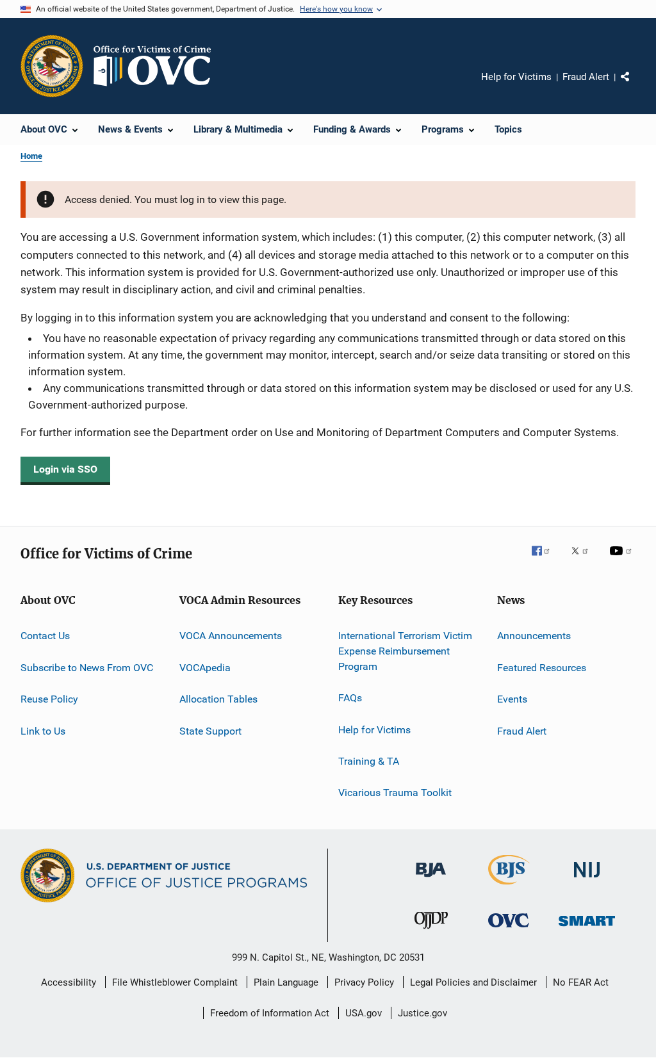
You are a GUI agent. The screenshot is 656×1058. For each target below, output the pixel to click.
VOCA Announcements (230, 636)
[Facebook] (546, 560)
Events (512, 699)
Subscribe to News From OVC (86, 668)
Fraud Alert (585, 77)
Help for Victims (516, 77)
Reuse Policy (49, 699)
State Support (210, 730)
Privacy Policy (364, 982)
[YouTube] (623, 560)
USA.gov (363, 1013)
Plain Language (286, 982)
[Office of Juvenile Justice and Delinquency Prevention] (431, 931)
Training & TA (368, 761)
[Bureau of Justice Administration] (431, 879)
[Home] (158, 65)
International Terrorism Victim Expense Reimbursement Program (405, 651)
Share (635, 86)
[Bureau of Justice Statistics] (509, 887)
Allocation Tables (218, 699)
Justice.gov (422, 1013)
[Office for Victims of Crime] (508, 929)
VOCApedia (205, 668)
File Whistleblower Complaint (175, 982)
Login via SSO (65, 469)
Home (31, 156)
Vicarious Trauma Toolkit (395, 792)
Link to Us (42, 730)
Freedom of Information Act (269, 1013)
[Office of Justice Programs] (51, 66)
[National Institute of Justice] (587, 880)
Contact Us (45, 636)
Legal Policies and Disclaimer (473, 982)
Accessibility (68, 982)
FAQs (350, 698)
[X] (584, 560)
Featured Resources (541, 668)
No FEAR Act (581, 982)
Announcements (534, 636)
